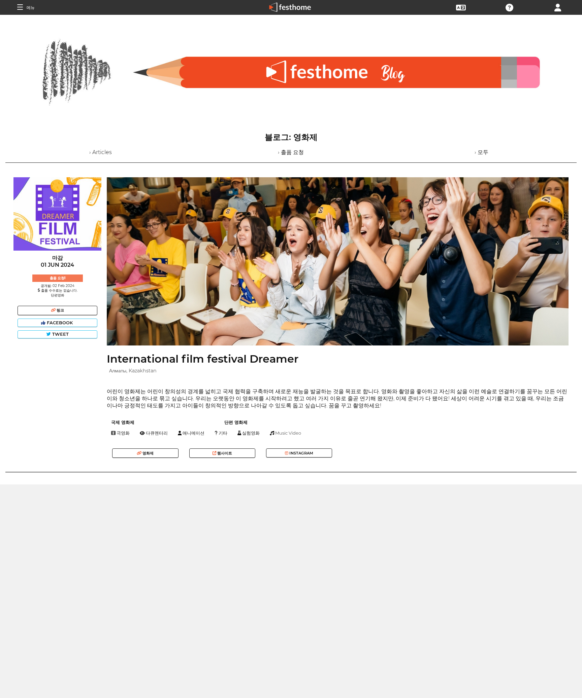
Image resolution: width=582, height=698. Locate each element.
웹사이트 (224, 453)
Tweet (60, 334)
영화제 (147, 453)
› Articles (100, 152)
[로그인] (557, 6)
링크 (60, 310)
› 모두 (481, 152)
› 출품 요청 (291, 152)
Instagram (300, 453)
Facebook (59, 322)
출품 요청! (57, 278)
